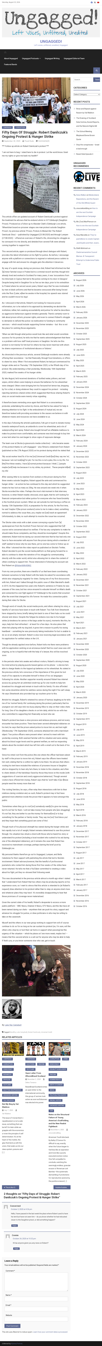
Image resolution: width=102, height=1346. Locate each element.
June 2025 (80, 355)
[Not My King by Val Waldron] (13, 1049)
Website (9, 1315)
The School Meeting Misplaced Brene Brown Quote (85, 135)
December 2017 (82, 831)
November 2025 (82, 328)
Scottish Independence (12, 1090)
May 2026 (80, 296)
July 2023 (80, 478)
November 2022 (82, 521)
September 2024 (83, 403)
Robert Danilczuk (34, 1032)
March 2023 (81, 500)
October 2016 (81, 906)
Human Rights (55, 1079)
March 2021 (81, 628)
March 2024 (81, 435)
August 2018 (81, 789)
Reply (15, 1226)
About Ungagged (11, 58)
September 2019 (83, 719)
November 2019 (82, 708)
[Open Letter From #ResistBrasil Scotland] (36, 1049)
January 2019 (81, 762)
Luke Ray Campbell (13, 1025)
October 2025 (81, 334)
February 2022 (82, 569)
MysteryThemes (16, 1344)
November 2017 (82, 837)
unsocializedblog (55, 1133)
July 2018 (80, 794)
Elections (30, 1064)
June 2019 (80, 735)
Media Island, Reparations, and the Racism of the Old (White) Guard (87, 199)
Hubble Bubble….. (62, 1187)
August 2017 (81, 853)
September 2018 (83, 783)
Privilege (6, 1079)
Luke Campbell (21, 1032)
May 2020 (80, 682)
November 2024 (82, 393)
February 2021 (82, 633)
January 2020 (81, 698)
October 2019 (81, 714)
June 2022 (80, 548)
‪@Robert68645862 (23, 565)
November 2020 (82, 649)
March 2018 (81, 815)
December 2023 (82, 451)
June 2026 (80, 291)
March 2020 (81, 692)
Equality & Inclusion (58, 1069)
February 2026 (82, 312)
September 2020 (83, 660)
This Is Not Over (11, 1187)
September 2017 (83, 847)
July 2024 (80, 414)
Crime (65, 1059)
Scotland (7, 1085)
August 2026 (81, 280)
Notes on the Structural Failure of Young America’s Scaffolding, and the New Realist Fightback (59, 1120)
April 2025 (80, 366)
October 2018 (81, 778)
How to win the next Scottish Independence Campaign (87, 212)
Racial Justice (55, 1100)
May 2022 (80, 553)
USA (51, 1111)
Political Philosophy (58, 1095)
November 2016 (82, 901)
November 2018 (82, 772)
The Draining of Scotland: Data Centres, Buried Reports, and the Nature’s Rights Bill (87, 122)
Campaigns (7, 127)
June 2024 (80, 419)
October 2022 (81, 526)
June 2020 (80, 676)
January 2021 (81, 639)
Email (8, 1305)
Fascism (41, 1064)
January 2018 (81, 826)
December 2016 (82, 896)
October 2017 (81, 842)
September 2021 (83, 596)
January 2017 (81, 890)
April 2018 (80, 810)
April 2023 (80, 494)
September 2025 (83, 339)
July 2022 (80, 542)
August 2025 (81, 344)
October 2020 (81, 655)
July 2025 (80, 350)
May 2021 (80, 617)
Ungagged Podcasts (30, 58)
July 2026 (80, 286)
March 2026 (81, 307)
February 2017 (82, 885)
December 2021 (82, 580)
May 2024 (80, 425)
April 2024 (80, 430)
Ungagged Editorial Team (74, 58)
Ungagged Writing (52, 58)
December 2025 (82, 323)
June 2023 (80, 484)
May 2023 (80, 489)
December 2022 (82, 516)
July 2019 (80, 730)
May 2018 (80, 805)
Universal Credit (46, 1032)
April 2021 (80, 623)
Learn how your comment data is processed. (50, 1332)
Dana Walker (81, 195)
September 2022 (83, 532)
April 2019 (80, 746)
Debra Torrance (30, 1082)
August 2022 (81, 537)
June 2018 (80, 799)
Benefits (13, 1032)
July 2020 (80, 671)
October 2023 (81, 462)
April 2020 (80, 687)
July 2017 (80, 858)
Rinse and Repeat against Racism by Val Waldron (86, 111)
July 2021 (80, 607)
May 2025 (80, 360)
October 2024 (81, 398)
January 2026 (81, 318)
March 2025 (81, 371)
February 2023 (82, 505)
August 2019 (81, 724)
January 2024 (81, 446)
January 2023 (81, 510)
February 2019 (82, 756)
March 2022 (81, 564)
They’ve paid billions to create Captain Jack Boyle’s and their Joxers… (88, 239)
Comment (10, 1271)
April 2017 (80, 874)
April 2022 (80, 558)
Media (52, 1090)
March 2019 (81, 751)
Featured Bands (10, 64)
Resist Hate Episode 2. (85, 154)
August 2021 (81, 601)
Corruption (20, 127)
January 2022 (81, 575)
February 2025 (82, 377)
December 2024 (82, 387)
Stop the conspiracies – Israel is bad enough (87, 147)
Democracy (7, 1069)
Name (9, 1295)
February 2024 (82, 441)
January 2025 (81, 382)
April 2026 (80, 302)
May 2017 (80, 869)
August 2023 (81, 473)
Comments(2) (43, 141)
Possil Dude (29, 141)
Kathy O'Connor (56, 1085)
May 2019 (80, 740)
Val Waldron (8, 1100)
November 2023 (82, 457)
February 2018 (82, 821)
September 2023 (83, 467)
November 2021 (82, 585)
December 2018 (82, 767)
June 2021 (80, 612)
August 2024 (81, 409)
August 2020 (81, 665)
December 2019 (82, 703)
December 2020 (82, 644)
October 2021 (81, 591)
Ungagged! (51, 41)
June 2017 (80, 863)
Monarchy (7, 1074)
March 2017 (81, 879)
